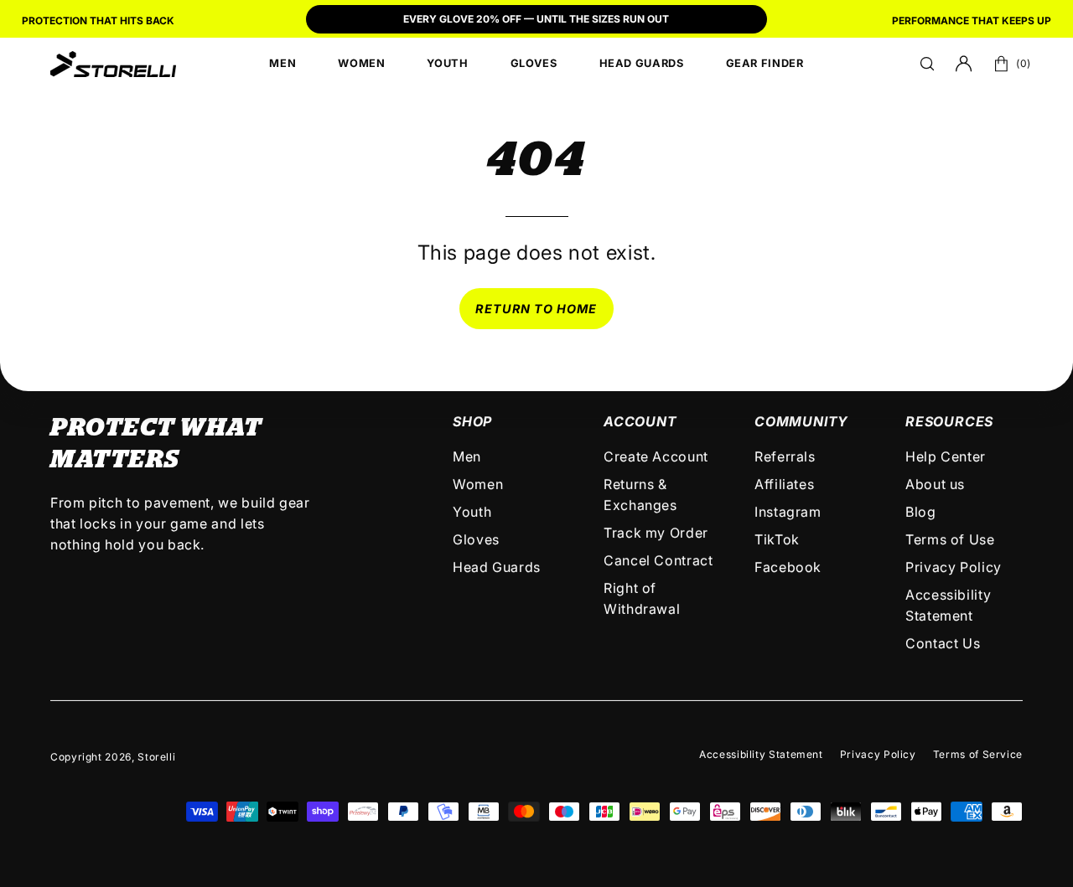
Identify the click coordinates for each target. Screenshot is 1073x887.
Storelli (156, 756)
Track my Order (656, 532)
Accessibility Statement (761, 754)
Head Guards (497, 567)
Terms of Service (978, 754)
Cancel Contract (658, 560)
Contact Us (942, 643)
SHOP (472, 421)
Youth (472, 511)
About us (935, 484)
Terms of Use (950, 539)
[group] (536, 21)
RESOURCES (949, 421)
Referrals (785, 456)
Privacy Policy (953, 567)
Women (478, 484)
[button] (927, 63)
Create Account (656, 456)
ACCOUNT (640, 421)
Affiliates (784, 484)
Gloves (476, 539)
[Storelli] (113, 63)
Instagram (788, 511)
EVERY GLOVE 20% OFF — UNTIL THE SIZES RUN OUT (536, 19)
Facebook (788, 567)
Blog (920, 511)
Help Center (945, 456)
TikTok (777, 539)
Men (467, 456)
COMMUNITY (801, 421)
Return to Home (536, 309)
